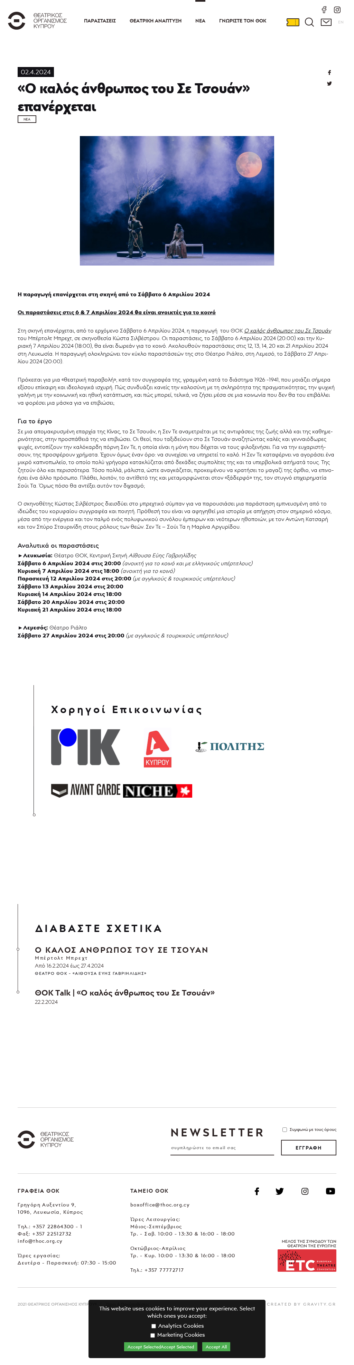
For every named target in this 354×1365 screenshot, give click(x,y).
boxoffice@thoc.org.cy (160, 1205)
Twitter (329, 83)
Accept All (216, 1346)
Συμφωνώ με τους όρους (313, 1129)
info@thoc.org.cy (40, 1241)
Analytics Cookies (180, 1325)
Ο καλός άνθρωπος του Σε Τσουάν (287, 330)
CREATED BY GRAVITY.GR (301, 1304)
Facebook (256, 1191)
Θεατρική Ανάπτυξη (155, 21)
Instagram (305, 1191)
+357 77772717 (164, 1270)
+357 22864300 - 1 (57, 1226)
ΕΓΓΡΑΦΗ (309, 1148)
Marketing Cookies (180, 1334)
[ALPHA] (157, 747)
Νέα (200, 21)
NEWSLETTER (217, 1132)
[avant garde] (85, 790)
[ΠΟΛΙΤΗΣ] (229, 747)
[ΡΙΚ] (85, 747)
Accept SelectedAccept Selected (161, 1346)
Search (309, 22)
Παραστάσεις (100, 21)
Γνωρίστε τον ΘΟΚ (242, 21)
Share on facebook (329, 72)
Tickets (292, 22)
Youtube (330, 1191)
